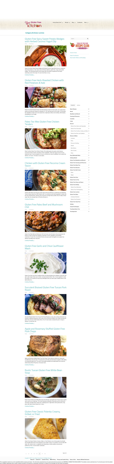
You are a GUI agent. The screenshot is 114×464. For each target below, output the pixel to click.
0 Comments (31, 43)
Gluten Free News (74, 194)
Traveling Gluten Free (75, 209)
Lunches (73, 138)
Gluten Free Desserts (75, 167)
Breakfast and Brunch (75, 113)
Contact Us (38, 459)
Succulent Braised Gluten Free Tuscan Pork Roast (45, 289)
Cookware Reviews (75, 196)
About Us (32, 459)
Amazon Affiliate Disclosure (83, 459)
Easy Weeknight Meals (75, 155)
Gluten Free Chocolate (76, 128)
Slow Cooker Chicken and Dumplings (78, 57)
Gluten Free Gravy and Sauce (76, 182)
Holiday (72, 204)
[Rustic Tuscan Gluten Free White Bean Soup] (45, 387)
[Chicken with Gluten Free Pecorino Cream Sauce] (45, 180)
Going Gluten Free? (57, 22)
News (85, 22)
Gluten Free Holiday (74, 184)
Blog (73, 22)
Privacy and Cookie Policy (63, 459)
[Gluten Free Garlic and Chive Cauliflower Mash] (45, 263)
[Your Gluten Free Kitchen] (33, 27)
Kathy (26, 43)
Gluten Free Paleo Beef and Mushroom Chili (44, 206)
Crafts (71, 121)
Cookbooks (79, 22)
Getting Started (73, 157)
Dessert (72, 123)
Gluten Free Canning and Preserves (78, 162)
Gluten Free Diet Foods (75, 170)
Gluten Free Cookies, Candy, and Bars (79, 130)
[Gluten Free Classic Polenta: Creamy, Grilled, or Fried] (45, 428)
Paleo (72, 172)
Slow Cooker (73, 150)
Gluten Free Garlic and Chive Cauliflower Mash (44, 247)
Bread (71, 111)
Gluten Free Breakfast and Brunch (78, 160)
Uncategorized (73, 211)
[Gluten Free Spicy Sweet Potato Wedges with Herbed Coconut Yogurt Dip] (45, 56)
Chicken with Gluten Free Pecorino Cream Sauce (45, 164)
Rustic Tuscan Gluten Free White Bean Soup (43, 371)
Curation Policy (45, 459)
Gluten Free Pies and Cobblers (78, 133)
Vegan (72, 174)
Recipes (66, 22)
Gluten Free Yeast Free (75, 201)
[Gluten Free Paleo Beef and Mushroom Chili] (45, 221)
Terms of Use (73, 459)
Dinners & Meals (73, 135)
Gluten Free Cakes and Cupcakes (78, 126)
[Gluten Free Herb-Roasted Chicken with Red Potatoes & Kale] (45, 97)
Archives (78, 105)
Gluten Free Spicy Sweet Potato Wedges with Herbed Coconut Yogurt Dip (44, 40)
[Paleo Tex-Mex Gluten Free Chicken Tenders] (45, 138)
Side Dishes (73, 148)
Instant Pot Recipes (74, 206)
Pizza (72, 140)
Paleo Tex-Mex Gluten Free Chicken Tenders (42, 123)
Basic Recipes (73, 109)
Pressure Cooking (75, 143)
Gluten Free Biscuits (74, 55)
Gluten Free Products (75, 199)
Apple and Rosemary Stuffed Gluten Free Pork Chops (45, 330)
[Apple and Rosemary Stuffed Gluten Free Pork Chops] (45, 345)
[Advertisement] (57, 9)
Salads (72, 145)
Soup (72, 152)
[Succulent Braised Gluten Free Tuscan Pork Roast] (45, 304)
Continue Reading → (30, 74)
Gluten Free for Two (74, 179)
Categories (73, 105)
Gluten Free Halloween (76, 187)
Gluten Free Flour (74, 177)
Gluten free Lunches (74, 191)
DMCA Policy (53, 459)
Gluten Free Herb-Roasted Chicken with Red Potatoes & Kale (44, 81)
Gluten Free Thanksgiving (77, 189)
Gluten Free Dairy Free (75, 165)
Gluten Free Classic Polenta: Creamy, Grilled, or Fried (42, 413)
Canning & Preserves (75, 116)
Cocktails (72, 118)
